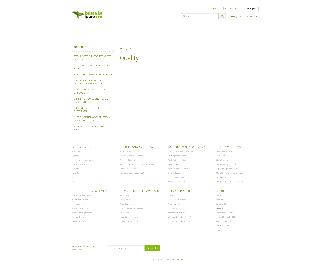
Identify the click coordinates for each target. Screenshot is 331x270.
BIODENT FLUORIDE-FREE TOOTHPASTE (86, 110)
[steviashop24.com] (101, 16)
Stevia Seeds (124, 213)
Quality (219, 208)
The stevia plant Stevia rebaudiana (133, 156)
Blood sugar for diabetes (177, 200)
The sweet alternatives (176, 213)
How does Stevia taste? (176, 182)
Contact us (75, 177)
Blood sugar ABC (174, 204)
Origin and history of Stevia (130, 160)
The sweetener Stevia (224, 151)
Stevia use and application (178, 169)
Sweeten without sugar (176, 177)
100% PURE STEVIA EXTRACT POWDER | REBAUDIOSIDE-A (88, 82)
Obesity (171, 195)
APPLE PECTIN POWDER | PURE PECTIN (89, 128)
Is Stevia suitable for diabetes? (179, 221)
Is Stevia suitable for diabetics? (83, 195)
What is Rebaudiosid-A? (80, 208)
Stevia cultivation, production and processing (137, 164)
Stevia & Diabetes (222, 160)
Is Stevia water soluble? (80, 200)
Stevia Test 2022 (174, 173)
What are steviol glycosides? (82, 213)
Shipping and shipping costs (82, 160)
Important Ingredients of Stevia (227, 169)
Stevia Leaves (125, 195)
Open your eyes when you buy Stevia (181, 151)
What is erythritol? (78, 204)
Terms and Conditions (224, 213)
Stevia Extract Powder (128, 200)
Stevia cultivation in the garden (180, 160)
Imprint (219, 230)
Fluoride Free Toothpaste (129, 221)
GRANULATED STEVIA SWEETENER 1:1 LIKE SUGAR (93, 91)
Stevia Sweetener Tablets (129, 217)
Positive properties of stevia (178, 156)
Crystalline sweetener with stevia (132, 208)
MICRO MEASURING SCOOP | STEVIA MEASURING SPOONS (92, 119)
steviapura (220, 200)
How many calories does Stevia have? (230, 182)
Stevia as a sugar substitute (226, 164)
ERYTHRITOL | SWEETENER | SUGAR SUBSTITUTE (91, 100)
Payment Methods (78, 164)
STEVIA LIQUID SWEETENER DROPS (91, 74)
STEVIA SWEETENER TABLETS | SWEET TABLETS (92, 58)
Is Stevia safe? (221, 156)
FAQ (73, 182)
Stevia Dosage (173, 164)
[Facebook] (257, 248)
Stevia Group (221, 195)
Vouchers (75, 169)
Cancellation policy (223, 221)
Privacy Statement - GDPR (225, 217)
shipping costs (178, 260)
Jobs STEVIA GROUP (224, 226)
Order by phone (230, 8)
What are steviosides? (79, 217)
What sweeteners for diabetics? (179, 217)
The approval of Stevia (128, 169)
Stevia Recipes (221, 177)
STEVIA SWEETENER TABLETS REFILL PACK (92, 67)
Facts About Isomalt (79, 221)
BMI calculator (173, 208)
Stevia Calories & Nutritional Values (229, 173)
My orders (75, 156)
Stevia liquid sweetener (128, 204)
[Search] (222, 16)
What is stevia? (125, 151)
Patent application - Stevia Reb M (132, 173)
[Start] (121, 48)
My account (217, 8)
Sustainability (221, 204)
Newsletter (76, 173)
